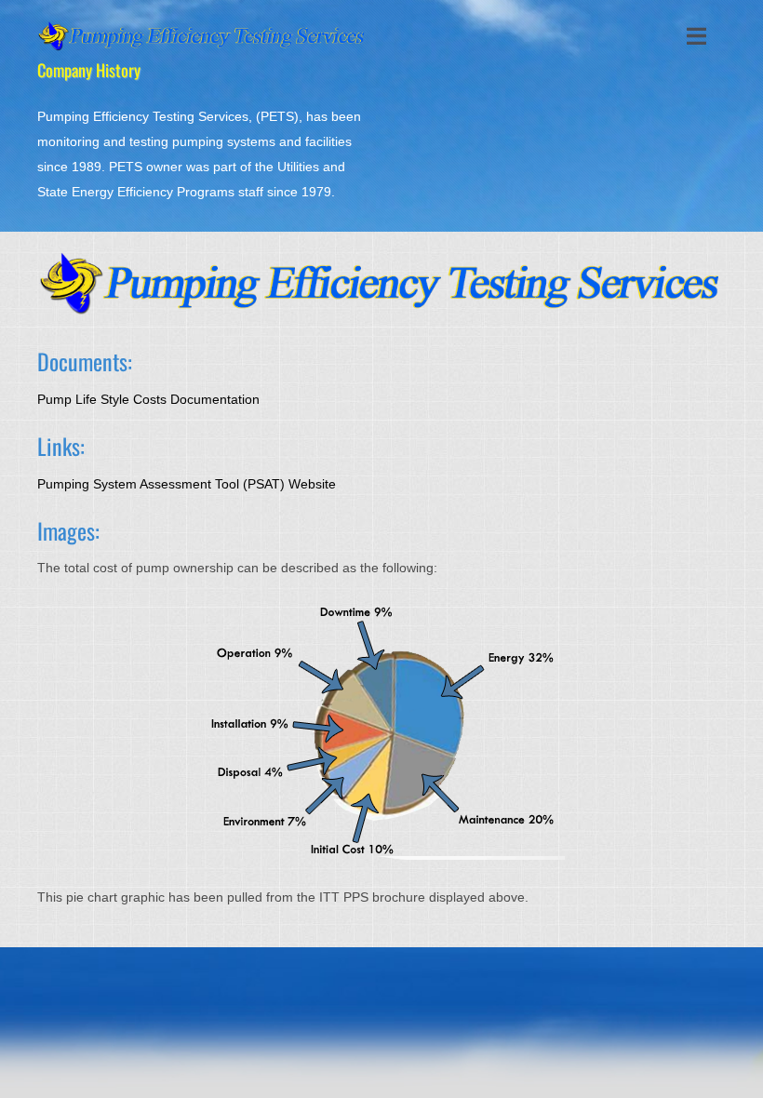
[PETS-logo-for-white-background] (202, 27)
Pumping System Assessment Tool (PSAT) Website (186, 483)
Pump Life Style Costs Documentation (148, 399)
